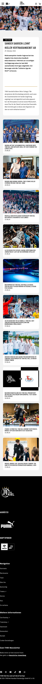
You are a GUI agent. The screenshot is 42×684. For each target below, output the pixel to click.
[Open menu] (3, 3)
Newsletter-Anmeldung (17, 655)
